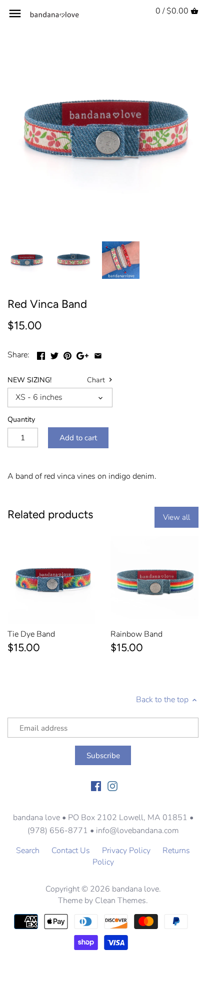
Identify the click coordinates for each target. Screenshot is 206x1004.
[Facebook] (96, 785)
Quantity (21, 419)
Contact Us (71, 850)
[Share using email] (98, 353)
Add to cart (78, 438)
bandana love (135, 889)
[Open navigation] (15, 13)
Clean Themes (120, 900)
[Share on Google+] (82, 353)
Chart (97, 380)
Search (28, 850)
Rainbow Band (136, 634)
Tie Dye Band (31, 634)
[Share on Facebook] (41, 353)
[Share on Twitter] (54, 353)
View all (176, 517)
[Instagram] (113, 785)
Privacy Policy (126, 850)
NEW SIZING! (30, 380)
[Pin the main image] (68, 353)
